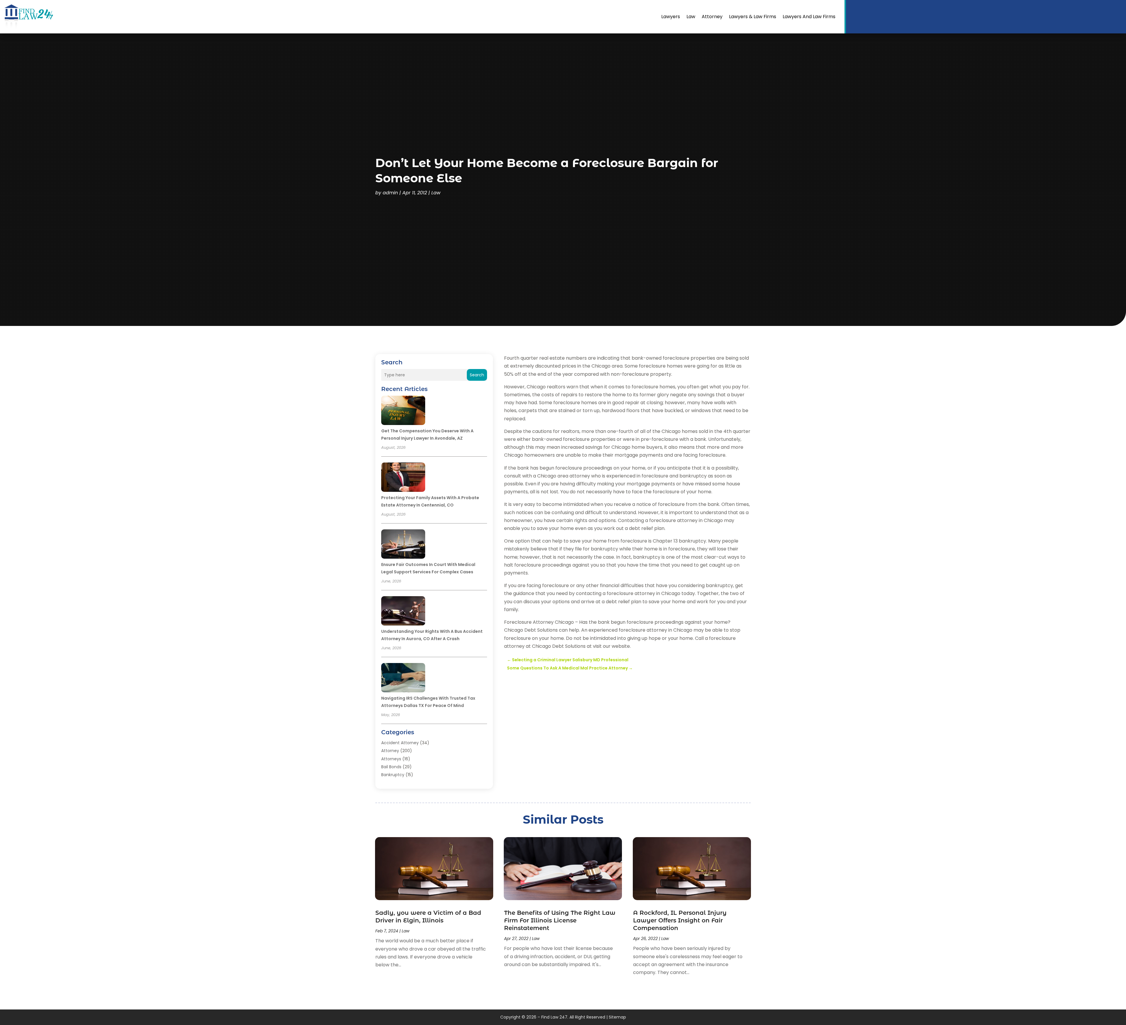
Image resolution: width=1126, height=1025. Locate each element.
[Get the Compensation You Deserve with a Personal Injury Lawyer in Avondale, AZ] (403, 411)
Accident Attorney (400, 743)
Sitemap (617, 1017)
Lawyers (670, 16)
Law (690, 16)
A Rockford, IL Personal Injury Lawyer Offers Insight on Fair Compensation (680, 920)
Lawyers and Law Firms (809, 16)
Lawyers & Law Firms (752, 16)
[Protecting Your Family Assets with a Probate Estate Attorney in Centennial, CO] (403, 478)
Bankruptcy (392, 775)
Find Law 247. (554, 1017)
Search (477, 375)
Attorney (712, 16)
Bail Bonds (391, 767)
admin (390, 192)
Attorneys (391, 759)
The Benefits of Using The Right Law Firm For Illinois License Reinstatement (559, 920)
